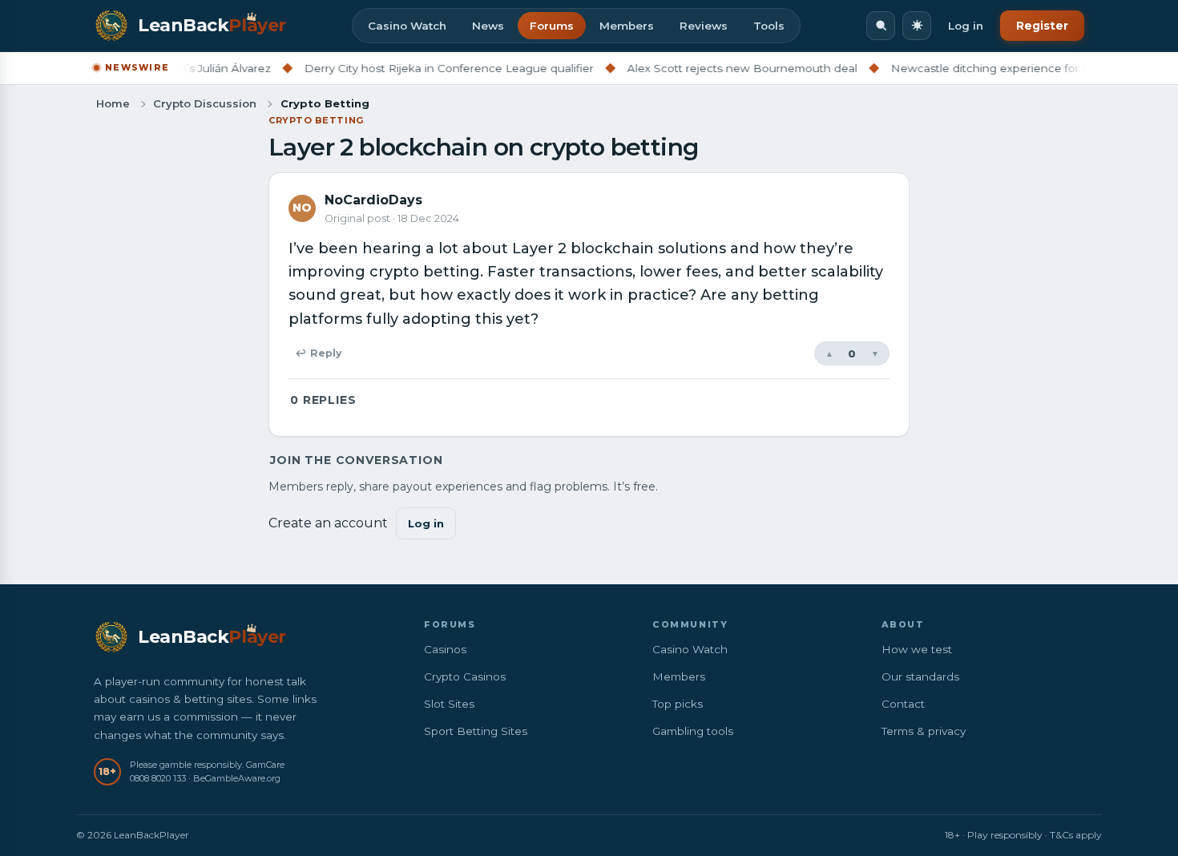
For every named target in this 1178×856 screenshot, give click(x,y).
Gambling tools (692, 731)
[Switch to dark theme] (916, 25)
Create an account (328, 523)
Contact (903, 703)
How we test (916, 649)
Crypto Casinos (465, 676)
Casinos (445, 649)
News (488, 25)
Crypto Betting (316, 120)
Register (1042, 25)
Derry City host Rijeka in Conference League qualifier (430, 68)
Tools (769, 25)
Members (626, 25)
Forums (552, 25)
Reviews (704, 25)
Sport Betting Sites (475, 731)
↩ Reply (318, 353)
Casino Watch (407, 25)
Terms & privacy (923, 731)
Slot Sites (449, 703)
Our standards (920, 676)
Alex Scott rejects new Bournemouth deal (724, 68)
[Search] (880, 25)
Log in (965, 25)
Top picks (677, 703)
